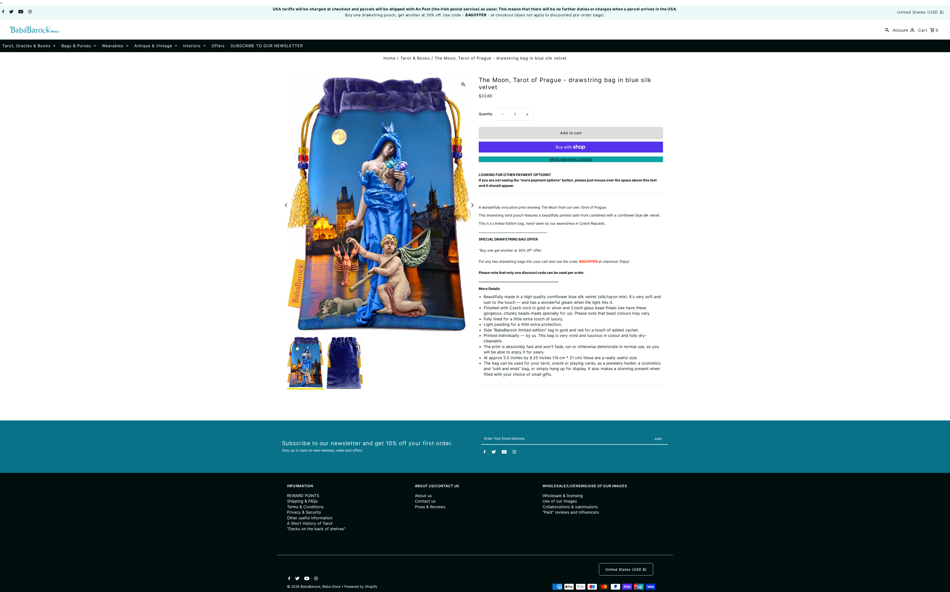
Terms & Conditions (305, 506)
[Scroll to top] (940, 582)
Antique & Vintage (153, 45)
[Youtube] (20, 12)
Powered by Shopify (360, 586)
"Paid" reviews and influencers (571, 512)
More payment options (571, 159)
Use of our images (560, 501)
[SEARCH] (887, 29)
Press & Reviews (430, 506)
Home (389, 58)
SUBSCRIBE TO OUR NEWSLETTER (267, 45)
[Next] (472, 205)
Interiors (192, 45)
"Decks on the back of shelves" (316, 528)
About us (423, 495)
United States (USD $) (920, 12)
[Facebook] (2, 12)
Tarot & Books (415, 58)
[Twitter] (10, 12)
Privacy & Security (304, 512)
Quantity (486, 114)
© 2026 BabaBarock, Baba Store (314, 586)
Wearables (112, 45)
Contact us (425, 501)
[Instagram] (29, 12)
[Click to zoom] (463, 84)
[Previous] (286, 205)
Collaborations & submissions (570, 506)
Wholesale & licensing (563, 495)
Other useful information (309, 517)
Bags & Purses (76, 45)
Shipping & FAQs (302, 501)
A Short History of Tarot (309, 523)
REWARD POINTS (303, 495)
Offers (218, 45)
